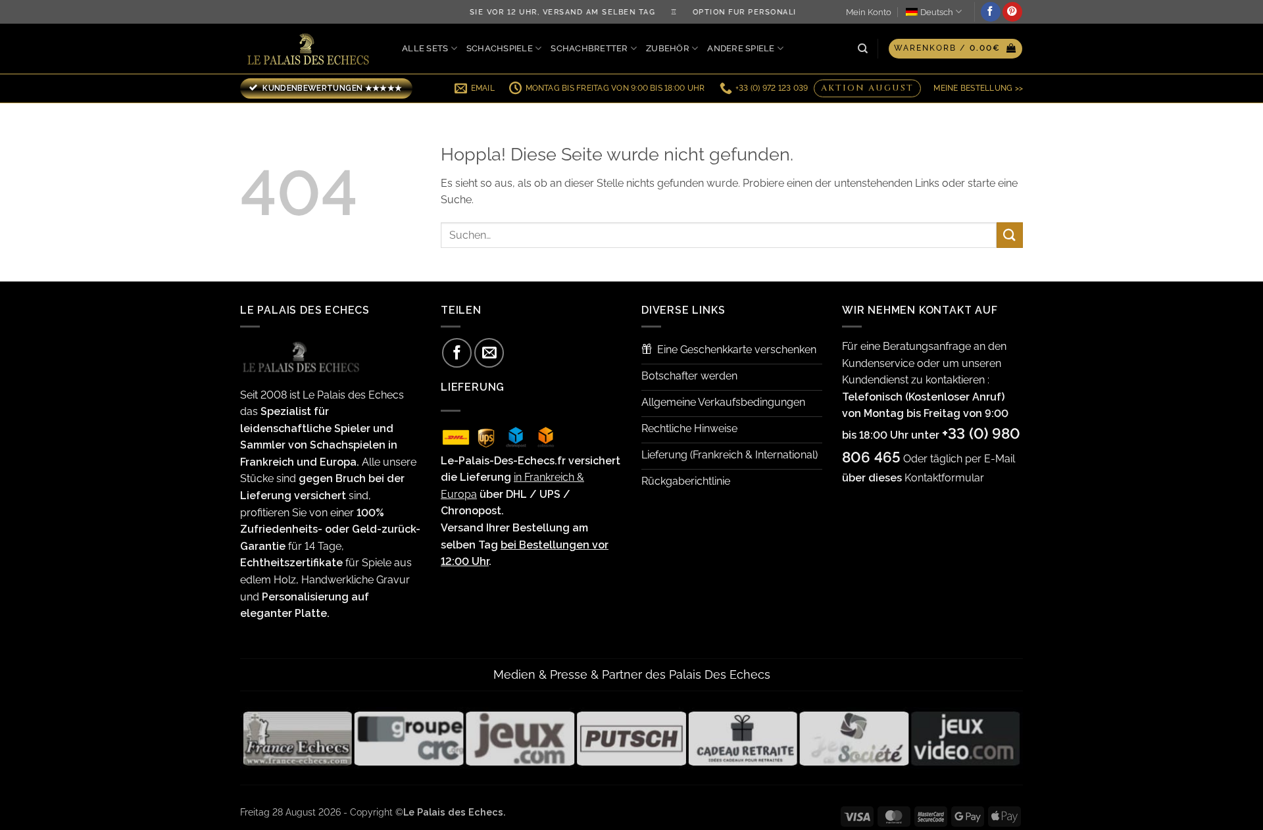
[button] (955, 49)
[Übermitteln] (1010, 235)
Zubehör (667, 48)
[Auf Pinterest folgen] (1012, 12)
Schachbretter (589, 48)
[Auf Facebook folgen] (991, 12)
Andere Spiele (740, 48)
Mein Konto (868, 12)
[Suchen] (863, 48)
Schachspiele (499, 48)
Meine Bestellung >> (978, 88)
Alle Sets (425, 48)
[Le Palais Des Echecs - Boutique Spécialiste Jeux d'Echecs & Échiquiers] (311, 49)
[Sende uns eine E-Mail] (489, 353)
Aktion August (867, 88)
